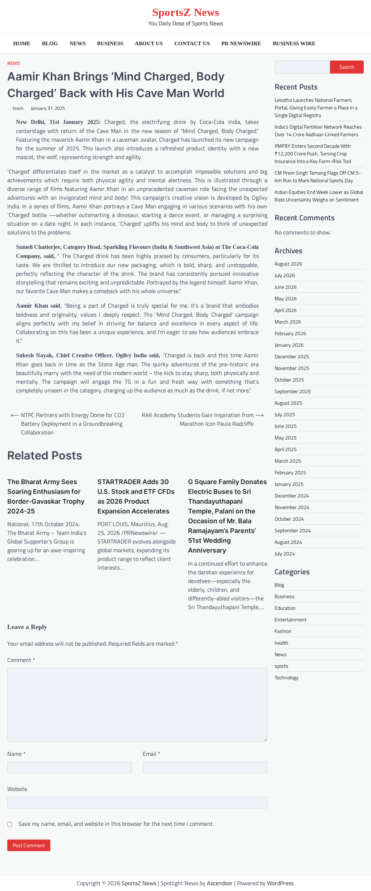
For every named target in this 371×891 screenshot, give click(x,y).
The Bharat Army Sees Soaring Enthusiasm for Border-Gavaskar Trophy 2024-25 (45, 496)
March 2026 (288, 321)
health (281, 642)
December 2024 (292, 495)
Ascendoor (220, 883)
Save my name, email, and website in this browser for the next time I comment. (116, 823)
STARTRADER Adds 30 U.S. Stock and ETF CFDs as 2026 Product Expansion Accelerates (136, 496)
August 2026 (288, 263)
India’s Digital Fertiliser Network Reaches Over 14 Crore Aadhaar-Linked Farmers (318, 130)
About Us (149, 43)
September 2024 (293, 530)
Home (21, 43)
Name (16, 753)
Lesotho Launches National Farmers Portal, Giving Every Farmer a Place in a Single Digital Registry (316, 107)
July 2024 (285, 553)
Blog (50, 43)
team (18, 108)
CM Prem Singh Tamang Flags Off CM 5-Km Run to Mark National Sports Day (318, 176)
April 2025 (286, 449)
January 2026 (289, 345)
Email (152, 753)
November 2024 (292, 507)
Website (17, 788)
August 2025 (288, 403)
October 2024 (289, 518)
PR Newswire (241, 43)
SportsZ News (185, 12)
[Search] (356, 43)
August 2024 (288, 542)
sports (281, 666)
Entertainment (291, 619)
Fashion (283, 631)
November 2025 (292, 368)
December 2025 (292, 356)
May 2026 (286, 298)
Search (346, 67)
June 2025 (286, 426)
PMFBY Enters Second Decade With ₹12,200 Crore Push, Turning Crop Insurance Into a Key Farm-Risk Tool (313, 153)
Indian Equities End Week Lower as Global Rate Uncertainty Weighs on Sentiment (319, 195)
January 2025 (289, 484)
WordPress (280, 883)
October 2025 (289, 379)
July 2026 (285, 275)
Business (110, 43)
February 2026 (290, 333)
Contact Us (192, 43)
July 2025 (285, 414)
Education (285, 608)
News (78, 43)
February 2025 (290, 472)
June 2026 (286, 287)
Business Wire (294, 43)
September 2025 (293, 391)
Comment (21, 659)
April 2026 (286, 310)
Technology (287, 677)
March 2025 (288, 461)
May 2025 (286, 437)
